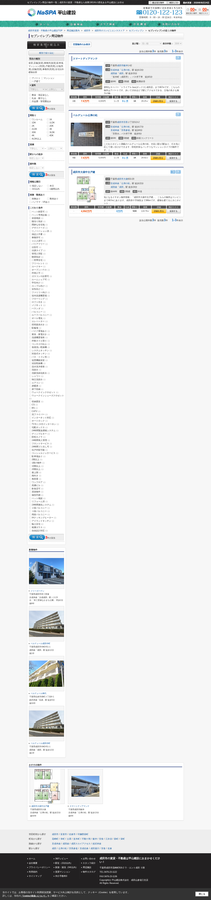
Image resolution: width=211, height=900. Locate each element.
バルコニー (38, 312)
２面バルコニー (41, 508)
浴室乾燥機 (38, 363)
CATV (36, 411)
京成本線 (115, 70)
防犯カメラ (38, 437)
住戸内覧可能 (39, 450)
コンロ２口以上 (41, 344)
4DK (51, 135)
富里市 (63, 834)
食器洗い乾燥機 (41, 347)
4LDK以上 (36, 138)
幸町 (62, 839)
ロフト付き (38, 302)
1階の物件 (38, 463)
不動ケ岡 (86, 839)
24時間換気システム (43, 505)
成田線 (114, 73)
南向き (36, 475)
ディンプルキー (41, 434)
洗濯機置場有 (39, 337)
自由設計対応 (39, 530)
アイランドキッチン (43, 521)
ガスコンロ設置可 (42, 276)
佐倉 (110, 848)
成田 (121, 73)
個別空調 (37, 495)
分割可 (36, 247)
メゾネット (38, 305)
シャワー (37, 376)
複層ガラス (38, 527)
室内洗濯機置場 (41, 295)
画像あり (36, 198)
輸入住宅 (37, 524)
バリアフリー (39, 244)
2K (33, 126)
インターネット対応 (43, 417)
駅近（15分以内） (64, 863)
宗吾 (125, 122)
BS (35, 408)
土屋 (69, 839)
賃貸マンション (62, 872)
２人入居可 (38, 241)
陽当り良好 (38, 221)
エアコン (37, 383)
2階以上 (37, 459)
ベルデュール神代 (38, 693)
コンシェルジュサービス (45, 453)
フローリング (39, 299)
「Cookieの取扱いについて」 (34, 896)
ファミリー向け (41, 292)
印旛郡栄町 (83, 834)
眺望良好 (37, 257)
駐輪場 (36, 328)
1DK (34, 122)
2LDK (34, 129)
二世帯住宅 (38, 260)
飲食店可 (37, 488)
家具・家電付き (41, 334)
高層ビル (37, 485)
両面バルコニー (41, 514)
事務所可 (37, 237)
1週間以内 (54, 189)
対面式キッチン (41, 353)
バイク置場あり (41, 331)
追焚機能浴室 (39, 360)
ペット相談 (38, 498)
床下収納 (37, 389)
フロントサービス (42, 443)
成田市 (120, 65)
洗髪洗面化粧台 (41, 373)
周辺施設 (87, 867)
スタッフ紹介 (89, 863)
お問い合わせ (89, 858)
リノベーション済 (42, 231)
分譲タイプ (38, 250)
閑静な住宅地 (39, 224)
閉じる (202, 894)
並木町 (76, 839)
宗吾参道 (125, 130)
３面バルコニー (41, 511)
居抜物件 (37, 492)
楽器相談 (37, 218)
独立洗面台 (38, 379)
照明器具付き (39, 324)
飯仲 (125, 65)
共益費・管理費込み (41, 101)
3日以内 (36, 189)
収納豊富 (37, 401)
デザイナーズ (39, 228)
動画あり (54, 198)
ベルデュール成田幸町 (40, 643)
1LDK (52, 122)
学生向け (37, 282)
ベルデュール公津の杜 (85, 115)
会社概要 (33, 863)
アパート (36, 78)
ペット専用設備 (41, 215)
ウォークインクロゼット (45, 392)
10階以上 (37, 466)
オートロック (39, 421)
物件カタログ (89, 872)
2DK (51, 126)
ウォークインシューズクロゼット (46, 397)
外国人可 (37, 273)
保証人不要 (38, 234)
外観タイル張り (41, 341)
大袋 (125, 179)
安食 (101, 839)
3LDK (52, 132)
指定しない (37, 186)
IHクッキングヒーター (44, 517)
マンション (49, 78)
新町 (116, 839)
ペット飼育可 (39, 211)
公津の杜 (125, 70)
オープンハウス (41, 270)
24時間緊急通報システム (45, 430)
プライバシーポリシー (39, 867)
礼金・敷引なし (39, 98)
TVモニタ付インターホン (45, 424)
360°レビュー (61, 858)
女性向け (37, 289)
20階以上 (37, 469)
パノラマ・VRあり (41, 202)
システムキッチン (42, 350)
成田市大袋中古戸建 (84, 172)
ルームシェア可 (41, 279)
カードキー (38, 266)
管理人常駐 (38, 253)
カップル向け (39, 286)
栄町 (123, 839)
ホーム (32, 858)
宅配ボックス (39, 427)
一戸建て (36, 81)
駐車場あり (38, 456)
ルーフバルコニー (42, 315)
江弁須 (109, 839)
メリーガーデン (37, 591)
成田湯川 (94, 848)
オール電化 (38, 318)
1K (50, 119)
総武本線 (97, 843)
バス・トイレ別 (41, 357)
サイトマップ (35, 876)
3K (50, 129)
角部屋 (36, 479)
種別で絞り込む (46, 53)
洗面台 (36, 369)
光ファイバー (39, 414)
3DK (34, 132)
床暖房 (36, 386)
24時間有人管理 (41, 440)
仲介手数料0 (61, 876)
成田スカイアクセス (80, 843)
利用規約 (33, 872)
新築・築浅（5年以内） (66, 867)
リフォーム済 (39, 501)
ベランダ (37, 308)
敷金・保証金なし (40, 95)
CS (35, 404)
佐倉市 (72, 834)
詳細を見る (158, 101)
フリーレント (39, 263)
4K (33, 135)
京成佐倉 (84, 848)
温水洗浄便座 (39, 366)
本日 (52, 186)
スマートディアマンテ (85, 58)
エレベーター (39, 321)
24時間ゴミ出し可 (42, 446)
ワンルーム (37, 119)
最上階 (36, 472)
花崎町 (55, 839)
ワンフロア (38, 482)
